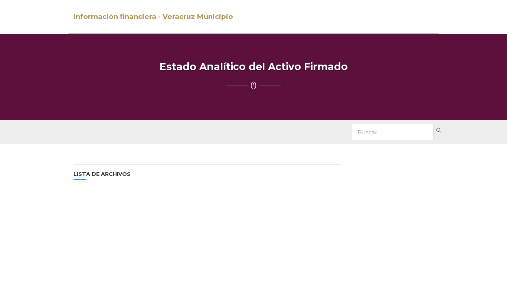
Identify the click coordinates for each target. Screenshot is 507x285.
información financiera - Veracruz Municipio (153, 16)
